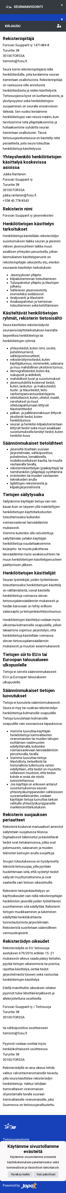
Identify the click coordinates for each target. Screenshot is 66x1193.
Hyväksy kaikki (20, 1174)
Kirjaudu (13, 26)
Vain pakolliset (45, 1174)
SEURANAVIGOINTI (38, 6)
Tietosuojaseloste (16, 1139)
